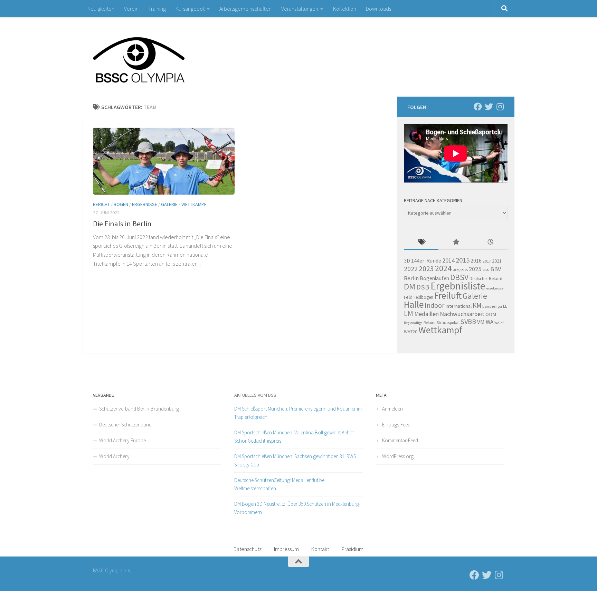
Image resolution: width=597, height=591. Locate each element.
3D (407, 260)
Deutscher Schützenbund (125, 424)
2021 (497, 261)
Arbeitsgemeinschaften (245, 8)
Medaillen (426, 314)
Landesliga (492, 306)
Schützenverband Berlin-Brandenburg (139, 408)
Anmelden (392, 408)
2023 (426, 268)
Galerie (169, 204)
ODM (490, 314)
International (458, 306)
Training (157, 8)
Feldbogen (423, 297)
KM (477, 305)
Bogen (121, 204)
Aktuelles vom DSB (255, 395)
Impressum (286, 548)
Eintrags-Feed (396, 424)
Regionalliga (413, 323)
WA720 (410, 331)
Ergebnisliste (457, 285)
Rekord (430, 322)
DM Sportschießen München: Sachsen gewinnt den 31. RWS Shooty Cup (295, 460)
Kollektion (344, 8)
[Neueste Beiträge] (490, 242)
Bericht (101, 204)
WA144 (499, 323)
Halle (414, 304)
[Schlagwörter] (421, 242)
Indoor (434, 305)
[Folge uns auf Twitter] (489, 106)
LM (408, 313)
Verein (131, 8)
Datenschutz (248, 548)
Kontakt (320, 548)
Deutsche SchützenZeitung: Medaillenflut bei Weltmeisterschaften (279, 484)
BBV (495, 269)
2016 (476, 260)
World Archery (114, 456)
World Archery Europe (122, 440)
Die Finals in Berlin (122, 223)
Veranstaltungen (299, 8)
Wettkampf (194, 204)
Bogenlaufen (434, 278)
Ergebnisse (144, 204)
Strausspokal (448, 322)
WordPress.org (398, 456)
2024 (443, 268)
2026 (485, 270)
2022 (411, 268)
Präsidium (352, 548)
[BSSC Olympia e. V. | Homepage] (155, 57)
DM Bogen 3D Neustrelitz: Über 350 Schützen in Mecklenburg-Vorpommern (297, 508)
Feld (408, 297)
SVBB (468, 321)
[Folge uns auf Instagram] (500, 106)
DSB (422, 287)
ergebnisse (494, 288)
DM (409, 286)
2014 (448, 260)
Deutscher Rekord (486, 279)
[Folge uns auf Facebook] (478, 106)
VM (481, 322)
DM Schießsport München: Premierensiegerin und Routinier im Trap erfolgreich (298, 412)
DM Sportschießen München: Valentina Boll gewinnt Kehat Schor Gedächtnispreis (294, 436)
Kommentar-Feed (400, 440)
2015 (463, 260)
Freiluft (448, 295)
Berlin (411, 278)
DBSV (459, 277)
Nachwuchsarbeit (462, 314)
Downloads (378, 8)
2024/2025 (460, 270)
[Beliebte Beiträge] (455, 242)
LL (505, 306)
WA (489, 322)
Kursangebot (190, 8)
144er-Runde (426, 260)
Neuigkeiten (100, 8)
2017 (487, 261)
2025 (475, 269)
